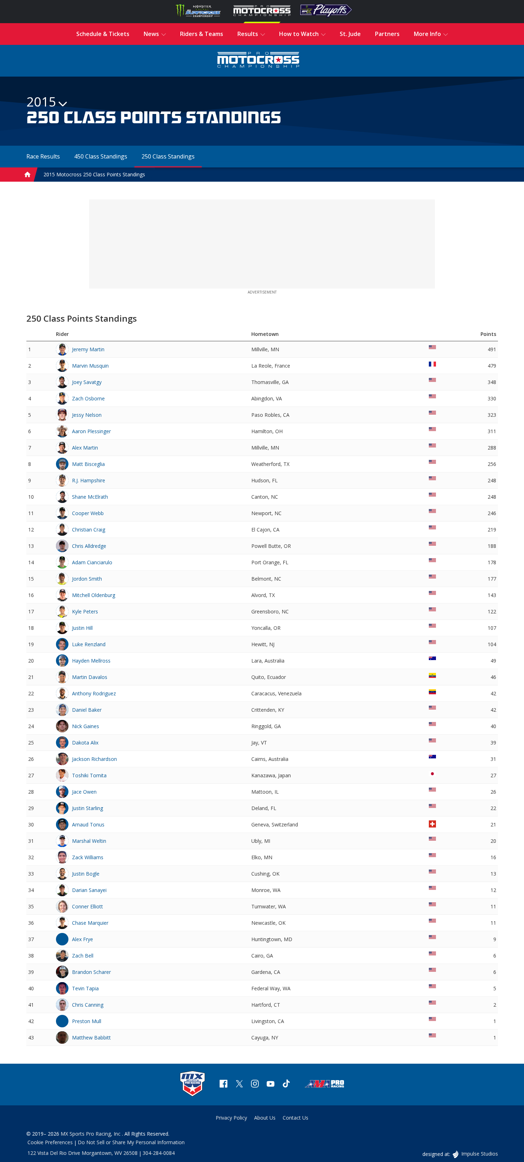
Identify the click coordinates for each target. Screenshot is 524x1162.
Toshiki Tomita (89, 775)
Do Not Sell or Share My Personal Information (131, 1142)
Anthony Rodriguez (94, 693)
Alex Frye (82, 939)
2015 (41, 101)
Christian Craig (88, 529)
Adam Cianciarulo (92, 562)
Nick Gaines (85, 726)
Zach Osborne (88, 398)
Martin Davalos (89, 677)
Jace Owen (84, 791)
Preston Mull (86, 1021)
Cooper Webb (88, 513)
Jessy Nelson (87, 414)
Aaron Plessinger (91, 431)
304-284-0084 (159, 1153)
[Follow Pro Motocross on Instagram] (255, 1084)
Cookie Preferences (50, 1142)
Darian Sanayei (89, 890)
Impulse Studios (479, 1153)
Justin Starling (87, 808)
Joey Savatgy (87, 382)
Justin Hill (82, 627)
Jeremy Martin (88, 349)
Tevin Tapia (85, 988)
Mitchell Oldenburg (93, 595)
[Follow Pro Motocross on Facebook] (223, 1084)
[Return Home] (258, 61)
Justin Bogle (85, 873)
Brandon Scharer (91, 972)
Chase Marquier (90, 922)
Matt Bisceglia (88, 464)
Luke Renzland (89, 644)
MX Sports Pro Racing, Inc (91, 1133)
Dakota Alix (85, 742)
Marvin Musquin (90, 365)
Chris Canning (87, 1004)
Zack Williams (87, 857)
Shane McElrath (90, 496)
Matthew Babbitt (91, 1037)
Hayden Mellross (91, 660)
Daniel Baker (87, 709)
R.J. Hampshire (88, 480)
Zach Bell (82, 955)
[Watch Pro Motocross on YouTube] (270, 1084)
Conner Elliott (87, 906)
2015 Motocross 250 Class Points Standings (94, 174)
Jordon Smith (87, 578)
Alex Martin (85, 447)
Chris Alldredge (89, 546)
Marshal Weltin (89, 840)
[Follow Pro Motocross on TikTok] (286, 1084)
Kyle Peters (85, 611)
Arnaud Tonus (88, 824)
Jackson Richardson (94, 759)
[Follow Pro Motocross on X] (239, 1084)
